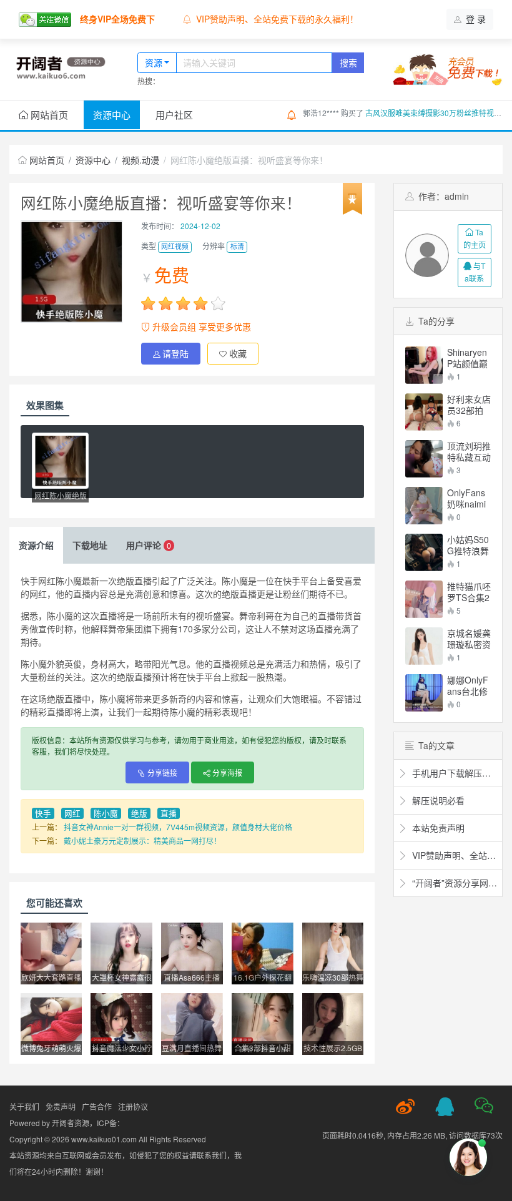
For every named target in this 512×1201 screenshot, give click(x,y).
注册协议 (133, 1106)
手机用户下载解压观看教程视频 (454, 773)
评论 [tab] (148, 545)
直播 (168, 813)
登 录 (474, 18)
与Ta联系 (475, 271)
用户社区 (174, 114)
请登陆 (175, 353)
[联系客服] (444, 1106)
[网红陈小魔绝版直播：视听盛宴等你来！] (60, 461)
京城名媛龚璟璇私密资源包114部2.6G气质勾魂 (469, 638)
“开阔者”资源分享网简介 (454, 882)
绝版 (139, 813)
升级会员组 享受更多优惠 (200, 326)
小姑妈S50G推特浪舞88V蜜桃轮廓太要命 (468, 545)
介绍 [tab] (36, 545)
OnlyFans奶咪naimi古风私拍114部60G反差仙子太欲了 (469, 498)
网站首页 (48, 114)
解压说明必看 (437, 800)
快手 (43, 813)
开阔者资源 (70, 1122)
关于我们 (24, 1106)
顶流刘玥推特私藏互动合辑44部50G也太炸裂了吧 (469, 451)
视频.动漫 (140, 160)
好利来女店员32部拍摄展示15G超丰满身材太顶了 (469, 404)
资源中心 (111, 114)
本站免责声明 (437, 827)
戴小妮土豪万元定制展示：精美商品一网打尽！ (142, 840)
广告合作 (97, 1106)
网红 (72, 813)
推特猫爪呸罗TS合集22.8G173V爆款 (469, 592)
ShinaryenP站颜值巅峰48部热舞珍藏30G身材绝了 (468, 357)
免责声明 (61, 1106)
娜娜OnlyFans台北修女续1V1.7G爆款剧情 (468, 685)
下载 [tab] (89, 545)
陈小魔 (106, 813)
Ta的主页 (474, 238)
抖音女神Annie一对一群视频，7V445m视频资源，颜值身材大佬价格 (178, 826)
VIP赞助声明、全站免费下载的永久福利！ (277, 18)
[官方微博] (405, 1106)
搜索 (348, 62)
